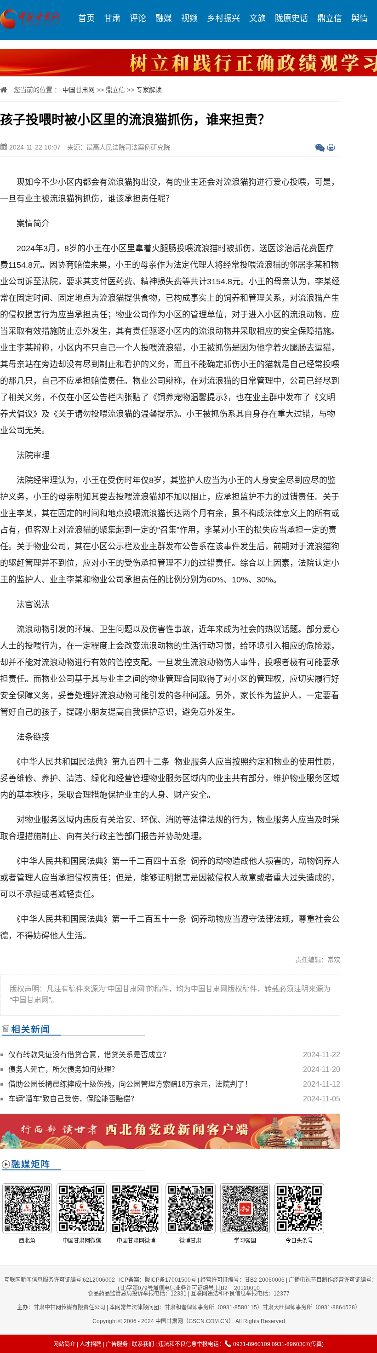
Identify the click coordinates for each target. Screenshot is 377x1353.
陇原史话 (291, 18)
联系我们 (143, 1344)
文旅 (257, 18)
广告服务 (117, 1344)
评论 (138, 18)
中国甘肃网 (79, 89)
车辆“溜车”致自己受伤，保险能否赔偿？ (73, 1099)
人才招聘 (91, 1344)
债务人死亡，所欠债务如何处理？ (63, 1069)
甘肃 (112, 18)
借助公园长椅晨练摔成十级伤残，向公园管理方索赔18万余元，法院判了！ (130, 1084)
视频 (189, 18)
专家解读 (149, 89)
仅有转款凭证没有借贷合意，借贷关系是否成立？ (89, 1055)
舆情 (359, 18)
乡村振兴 (223, 18)
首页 (86, 18)
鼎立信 (329, 18)
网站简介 (64, 1344)
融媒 (163, 18)
